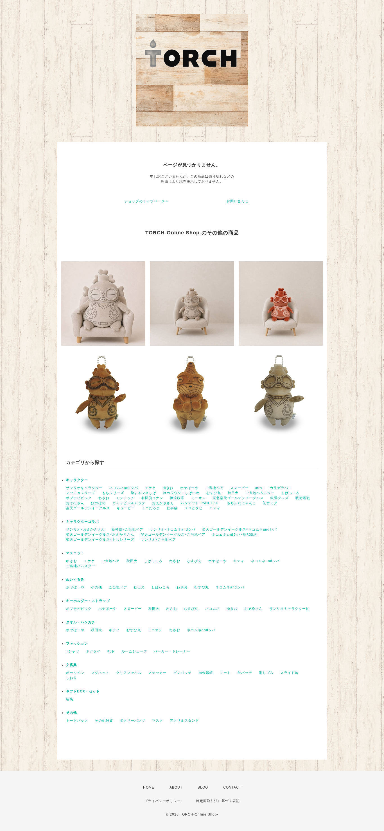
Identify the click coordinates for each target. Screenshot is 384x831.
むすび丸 (213, 493)
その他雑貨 (104, 721)
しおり (71, 678)
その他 (96, 587)
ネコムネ (212, 609)
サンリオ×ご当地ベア (158, 540)
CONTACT (232, 787)
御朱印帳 (205, 673)
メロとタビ (193, 508)
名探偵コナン (152, 498)
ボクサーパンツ (132, 721)
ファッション (77, 644)
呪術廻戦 (302, 498)
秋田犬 (233, 493)
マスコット (75, 553)
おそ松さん (75, 503)
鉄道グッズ (279, 498)
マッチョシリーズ (80, 493)
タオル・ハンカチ (80, 622)
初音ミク (270, 503)
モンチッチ (125, 498)
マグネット (100, 673)
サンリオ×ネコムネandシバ (172, 529)
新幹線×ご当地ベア (127, 529)
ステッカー (157, 673)
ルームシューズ (134, 651)
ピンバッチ (182, 673)
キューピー (126, 508)
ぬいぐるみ (75, 579)
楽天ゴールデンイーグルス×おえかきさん (100, 534)
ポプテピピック (79, 498)
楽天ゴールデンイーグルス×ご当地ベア (173, 534)
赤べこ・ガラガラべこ (273, 488)
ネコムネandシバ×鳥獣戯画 (234, 534)
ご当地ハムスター (260, 493)
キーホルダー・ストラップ (88, 601)
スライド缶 (289, 673)
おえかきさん (163, 503)
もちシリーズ (113, 493)
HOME (148, 787)
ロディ (214, 508)
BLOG (203, 787)
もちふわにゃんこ (241, 503)
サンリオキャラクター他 (289, 609)
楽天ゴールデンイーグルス (88, 508)
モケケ (150, 488)
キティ (238, 561)
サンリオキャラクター (84, 488)
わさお (103, 498)
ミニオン (198, 498)
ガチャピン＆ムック (128, 503)
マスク (157, 721)
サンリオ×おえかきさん (85, 529)
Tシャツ (72, 651)
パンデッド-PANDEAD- (200, 503)
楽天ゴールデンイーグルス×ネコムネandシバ (239, 529)
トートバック (77, 721)
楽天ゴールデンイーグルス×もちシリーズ (100, 540)
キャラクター (77, 480)
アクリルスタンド (184, 721)
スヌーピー (239, 488)
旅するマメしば (143, 493)
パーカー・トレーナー (172, 651)
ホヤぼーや (189, 488)
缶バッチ (245, 673)
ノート (225, 673)
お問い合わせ (238, 201)
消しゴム (266, 673)
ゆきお (167, 488)
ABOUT (176, 787)
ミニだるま (151, 508)
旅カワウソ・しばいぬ (181, 493)
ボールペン (75, 673)
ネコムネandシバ (123, 488)
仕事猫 (172, 508)
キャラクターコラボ (82, 522)
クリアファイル (129, 673)
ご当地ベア (214, 488)
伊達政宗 (177, 498)
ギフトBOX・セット (83, 691)
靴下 (111, 651)
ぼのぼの (98, 503)
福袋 (69, 699)
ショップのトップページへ (146, 201)
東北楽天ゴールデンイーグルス (238, 498)
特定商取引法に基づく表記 (218, 801)
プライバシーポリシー (162, 801)
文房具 (71, 665)
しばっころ (290, 493)
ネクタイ (93, 651)
